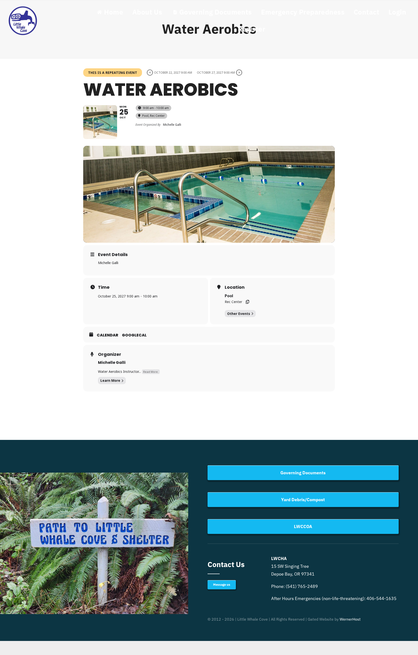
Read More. (150, 372)
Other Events (238, 313)
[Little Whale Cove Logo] (23, 7)
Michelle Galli (112, 362)
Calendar (107, 335)
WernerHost (350, 619)
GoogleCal (134, 335)
